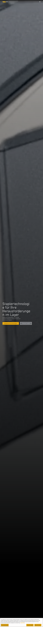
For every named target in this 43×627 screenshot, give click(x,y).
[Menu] (40, 1)
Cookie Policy (22, 622)
